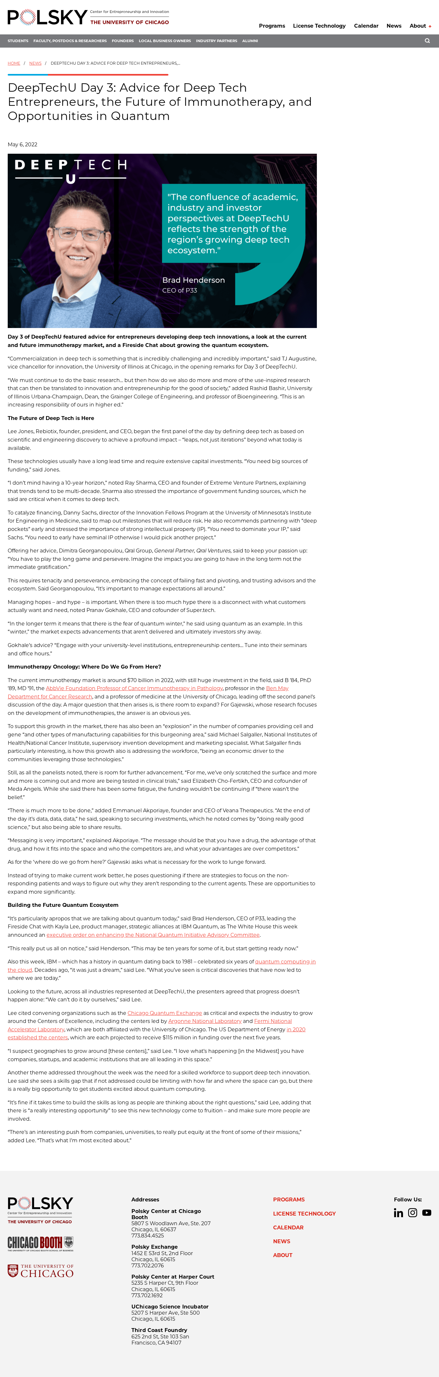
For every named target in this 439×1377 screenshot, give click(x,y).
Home (14, 63)
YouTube (426, 1212)
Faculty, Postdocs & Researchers (70, 41)
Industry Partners (216, 41)
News (394, 26)
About (418, 26)
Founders (123, 41)
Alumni (250, 41)
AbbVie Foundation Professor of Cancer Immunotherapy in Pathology (134, 688)
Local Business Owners (165, 41)
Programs (272, 26)
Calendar (366, 26)
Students (18, 41)
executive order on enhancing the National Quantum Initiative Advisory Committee (153, 935)
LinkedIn (398, 1212)
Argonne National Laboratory (205, 1021)
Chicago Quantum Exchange (165, 1013)
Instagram (412, 1212)
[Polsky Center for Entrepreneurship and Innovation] (88, 17)
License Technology (319, 26)
